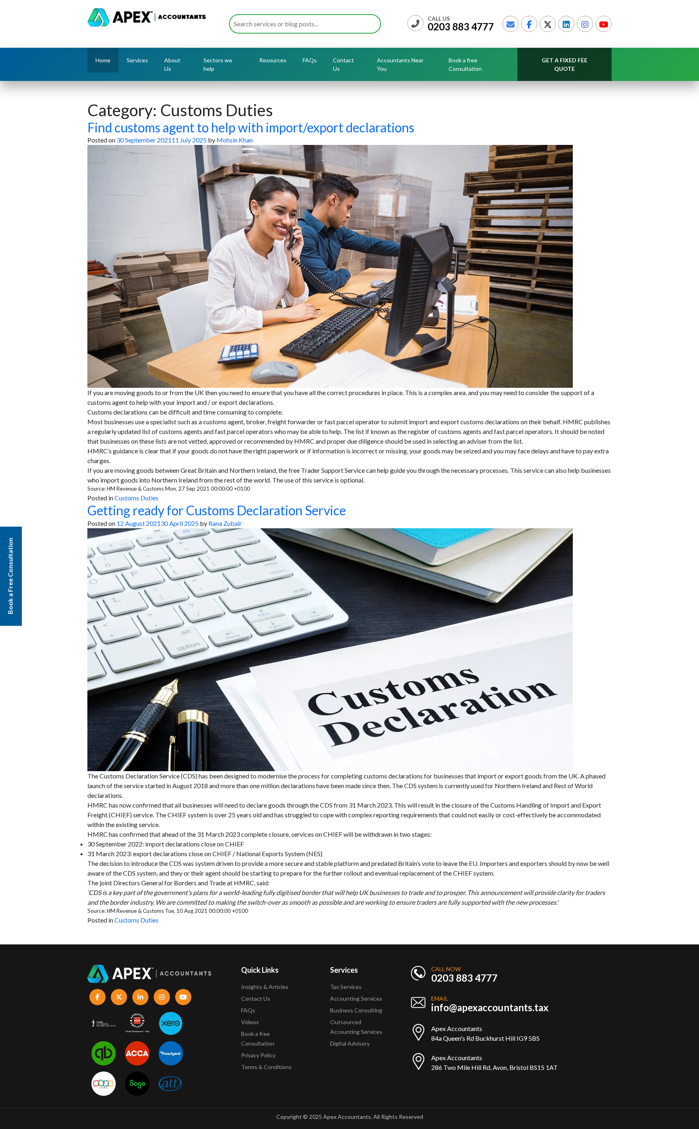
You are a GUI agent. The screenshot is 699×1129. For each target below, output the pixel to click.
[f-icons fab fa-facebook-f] (97, 997)
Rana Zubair (225, 523)
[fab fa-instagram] (585, 24)
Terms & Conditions (266, 1066)
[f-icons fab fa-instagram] (162, 997)
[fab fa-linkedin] (566, 24)
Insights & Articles (264, 986)
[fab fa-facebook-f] (529, 24)
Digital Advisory (350, 1043)
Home (102, 60)
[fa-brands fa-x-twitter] (548, 24)
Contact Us (343, 64)
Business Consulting (356, 1010)
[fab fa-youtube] (603, 24)
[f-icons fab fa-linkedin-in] (140, 997)
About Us (172, 64)
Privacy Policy (258, 1055)
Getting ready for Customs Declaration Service (216, 510)
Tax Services (346, 986)
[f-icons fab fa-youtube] (183, 997)
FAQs (310, 60)
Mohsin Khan (234, 140)
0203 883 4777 (461, 26)
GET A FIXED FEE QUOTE (564, 64)
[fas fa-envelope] (510, 24)
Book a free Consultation (465, 64)
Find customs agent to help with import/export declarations (250, 127)
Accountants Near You (400, 64)
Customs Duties (136, 498)
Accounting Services (356, 998)
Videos (250, 1021)
